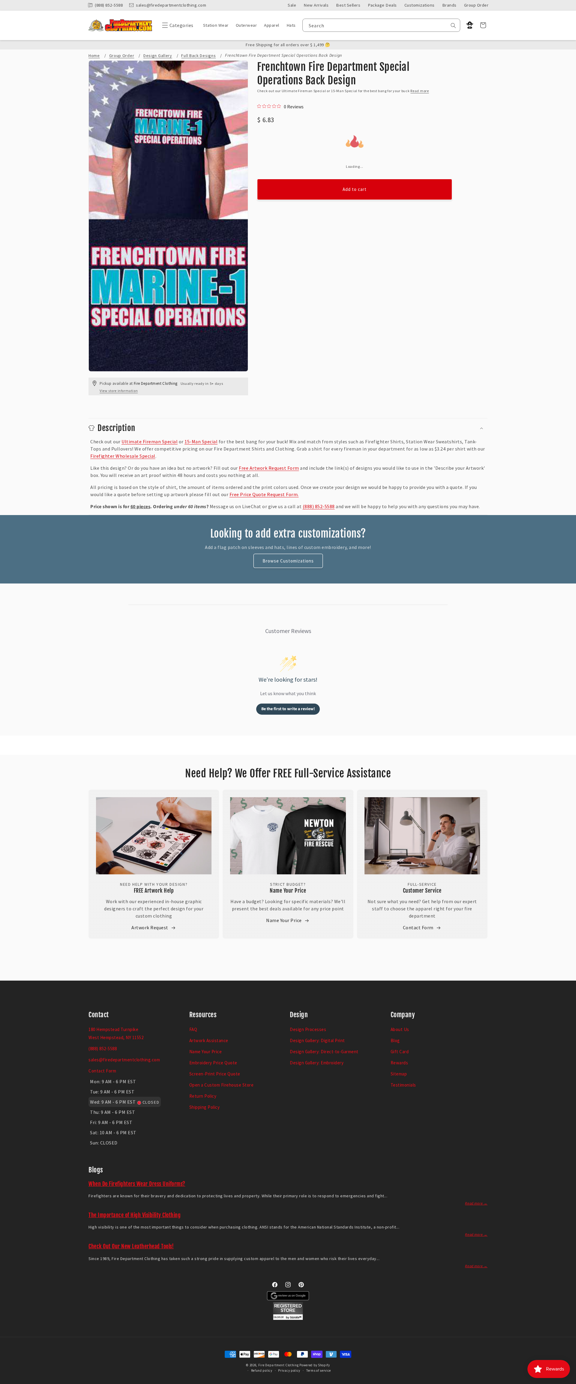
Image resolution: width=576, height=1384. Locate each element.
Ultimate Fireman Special (150, 442)
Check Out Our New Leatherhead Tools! (131, 1246)
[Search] (453, 25)
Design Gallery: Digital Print (317, 1040)
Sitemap (399, 1074)
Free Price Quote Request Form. (264, 494)
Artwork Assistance (208, 1040)
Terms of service (318, 1370)
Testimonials (403, 1085)
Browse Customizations (288, 561)
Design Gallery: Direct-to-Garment (324, 1051)
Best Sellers (348, 5)
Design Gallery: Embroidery (317, 1063)
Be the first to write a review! (288, 709)
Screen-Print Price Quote (214, 1074)
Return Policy (203, 1096)
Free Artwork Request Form (269, 468)
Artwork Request (149, 927)
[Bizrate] (568, 1380)
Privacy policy (289, 1370)
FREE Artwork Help (154, 890)
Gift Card (400, 1051)
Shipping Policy (204, 1107)
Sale (292, 5)
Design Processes (308, 1029)
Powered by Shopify (314, 1365)
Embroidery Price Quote (213, 1063)
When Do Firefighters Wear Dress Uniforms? (136, 1183)
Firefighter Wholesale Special (122, 456)
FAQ (193, 1029)
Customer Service (422, 890)
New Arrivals (316, 5)
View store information (119, 390)
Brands (449, 5)
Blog (395, 1040)
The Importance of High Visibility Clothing (134, 1215)
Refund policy (261, 1370)
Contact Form (418, 927)
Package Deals (382, 5)
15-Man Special (201, 442)
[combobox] (381, 25)
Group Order (476, 5)
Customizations (419, 5)
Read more (419, 91)
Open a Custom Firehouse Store (221, 1085)
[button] (176, 25)
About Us (400, 1029)
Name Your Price (288, 890)
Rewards (399, 1063)
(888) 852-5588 (319, 506)
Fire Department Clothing (278, 1365)
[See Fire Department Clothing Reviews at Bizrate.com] (288, 1318)
